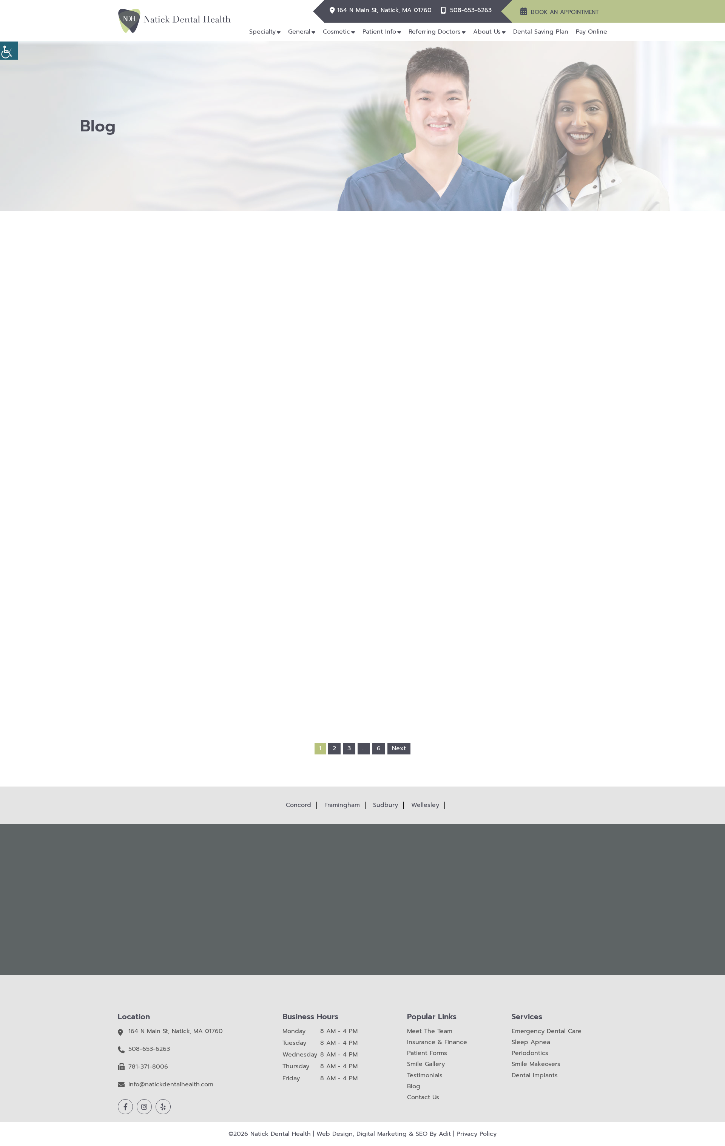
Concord (298, 805)
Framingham (342, 805)
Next (399, 748)
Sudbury (385, 805)
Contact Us (423, 1097)
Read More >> (262, 481)
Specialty (262, 31)
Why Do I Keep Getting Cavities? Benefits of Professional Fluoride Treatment (263, 439)
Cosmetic (336, 31)
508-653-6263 (471, 10)
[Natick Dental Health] (174, 20)
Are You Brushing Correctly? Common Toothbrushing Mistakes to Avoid (462, 436)
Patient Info (379, 31)
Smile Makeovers (536, 1064)
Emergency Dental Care (547, 1031)
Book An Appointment (565, 12)
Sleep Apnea (531, 1042)
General (299, 31)
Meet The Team (429, 1031)
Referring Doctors (435, 31)
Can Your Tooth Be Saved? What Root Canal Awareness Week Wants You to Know (362, 593)
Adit (445, 1133)
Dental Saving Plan (540, 31)
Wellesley (425, 805)
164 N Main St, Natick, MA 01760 (384, 10)
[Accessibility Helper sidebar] (9, 51)
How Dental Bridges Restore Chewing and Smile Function (462, 590)
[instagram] (144, 1106)
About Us (487, 31)
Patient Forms (427, 1053)
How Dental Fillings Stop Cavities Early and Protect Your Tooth (263, 590)
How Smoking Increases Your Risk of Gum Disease (362, 436)
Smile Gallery (426, 1064)
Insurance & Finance (437, 1042)
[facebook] (125, 1106)
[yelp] (163, 1106)
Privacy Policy (477, 1133)
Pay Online (591, 31)
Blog (413, 1086)
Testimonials (425, 1075)
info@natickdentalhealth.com (170, 1084)
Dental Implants (535, 1075)
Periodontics (530, 1053)
